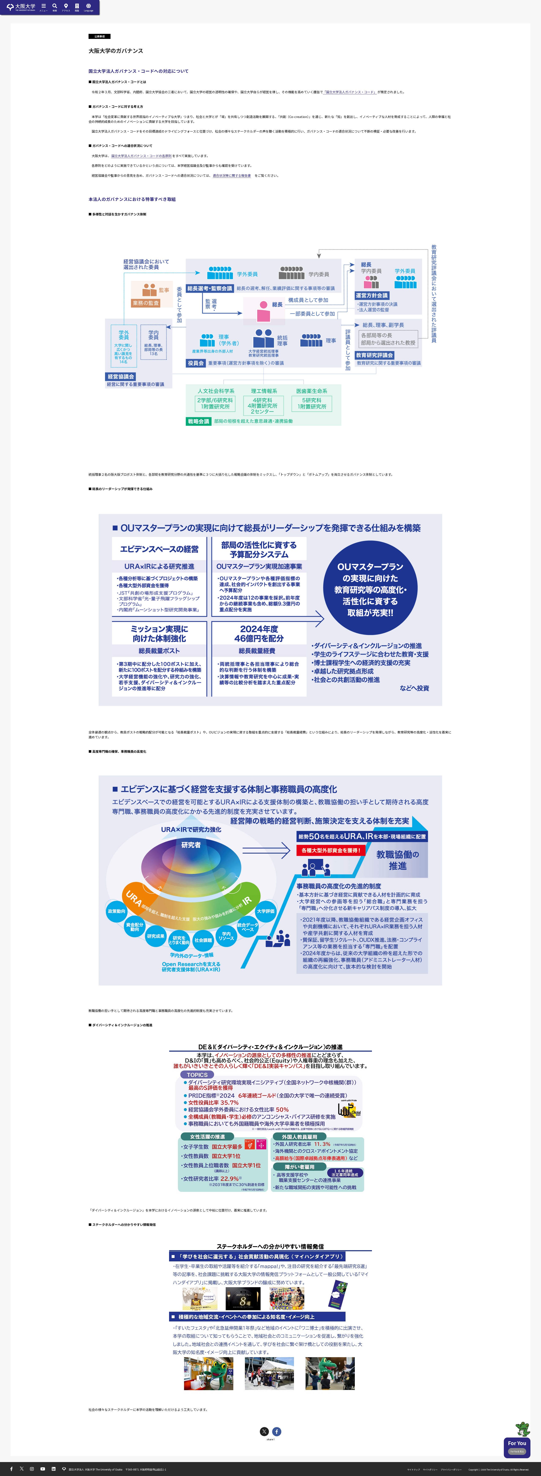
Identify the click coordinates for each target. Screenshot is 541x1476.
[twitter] (264, 1432)
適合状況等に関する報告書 (232, 175)
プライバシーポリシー (451, 1469)
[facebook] (276, 1432)
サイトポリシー (430, 1469)
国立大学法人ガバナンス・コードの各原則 (141, 155)
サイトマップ (413, 1469)
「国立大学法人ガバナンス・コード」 (350, 92)
